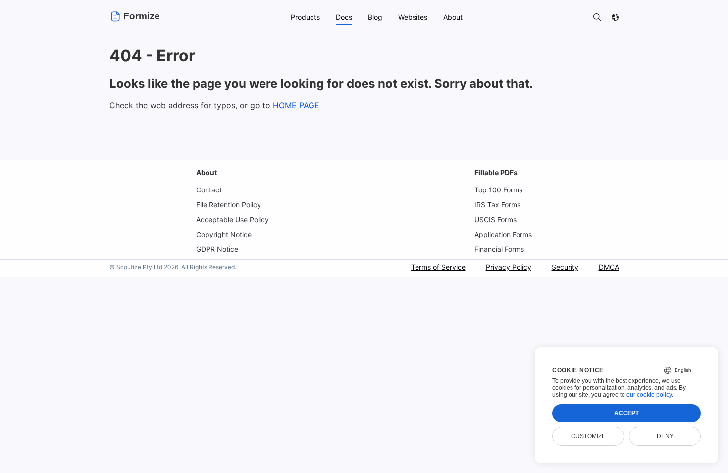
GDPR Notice (217, 249)
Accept (626, 413)
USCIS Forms (495, 219)
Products (305, 17)
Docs (344, 17)
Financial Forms (499, 249)
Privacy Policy (508, 267)
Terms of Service (438, 267)
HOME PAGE (296, 105)
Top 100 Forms (498, 190)
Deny (665, 436)
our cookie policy (649, 394)
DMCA (609, 267)
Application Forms (503, 234)
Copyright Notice (224, 234)
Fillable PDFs (496, 172)
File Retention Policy (228, 204)
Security (565, 267)
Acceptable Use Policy (232, 219)
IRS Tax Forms (497, 204)
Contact (209, 190)
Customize (588, 436)
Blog (375, 17)
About (206, 172)
